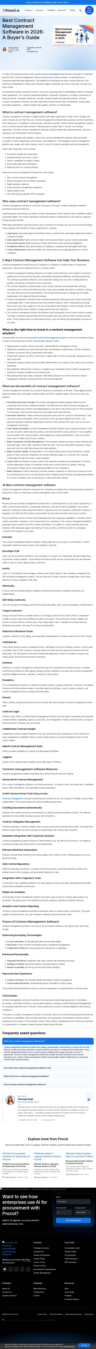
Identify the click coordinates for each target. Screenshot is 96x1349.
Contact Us (6, 1292)
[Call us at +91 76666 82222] (80, 10)
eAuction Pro (39, 1252)
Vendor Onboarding (42, 1255)
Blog (66, 1289)
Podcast (68, 1296)
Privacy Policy (42, 1314)
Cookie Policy (89, 1314)
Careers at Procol (9, 1296)
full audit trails (13, 445)
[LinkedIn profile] (89, 1100)
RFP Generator (71, 1262)
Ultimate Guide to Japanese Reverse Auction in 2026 (46, 1165)
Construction (39, 1292)
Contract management (12, 798)
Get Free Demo (89, 10)
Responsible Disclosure (73, 1314)
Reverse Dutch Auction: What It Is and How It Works (79, 1162)
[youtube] (22, 1269)
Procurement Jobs (72, 1248)
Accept (84, 1345)
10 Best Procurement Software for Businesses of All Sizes (15, 1165)
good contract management (48, 74)
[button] (48, 1041)
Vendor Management (42, 1273)
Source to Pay (39, 1262)
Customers (51, 10)
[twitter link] (10, 1269)
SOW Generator (71, 1259)
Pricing (72, 10)
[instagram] (28, 1269)
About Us (6, 1289)
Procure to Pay (40, 1266)
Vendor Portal (39, 1259)
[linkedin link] (16, 1269)
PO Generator (70, 1255)
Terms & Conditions (56, 1314)
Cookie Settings (69, 1346)
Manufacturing (40, 1289)
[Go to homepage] (10, 10)
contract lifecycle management (76, 1003)
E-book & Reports (72, 1299)
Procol (5, 503)
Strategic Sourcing (41, 1248)
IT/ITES (36, 1296)
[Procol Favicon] (10, 1248)
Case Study (69, 1292)
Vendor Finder (70, 1252)
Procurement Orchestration (45, 1269)
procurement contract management (42, 337)
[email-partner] (4, 1269)
